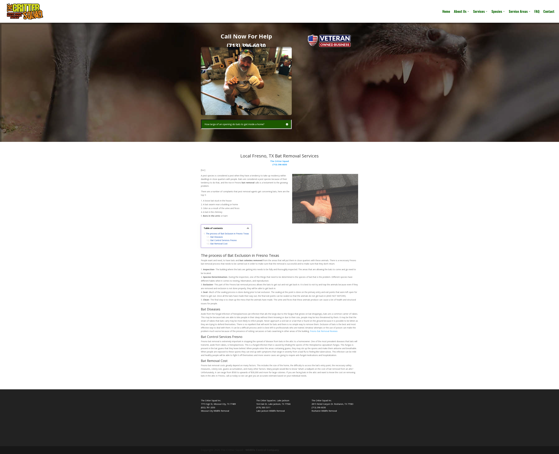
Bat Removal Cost (219, 243)
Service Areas (518, 12)
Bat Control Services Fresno (223, 240)
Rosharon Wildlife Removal (324, 410)
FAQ (536, 12)
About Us (460, 12)
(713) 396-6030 (246, 45)
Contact (548, 12)
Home (446, 12)
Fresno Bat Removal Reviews (324, 331)
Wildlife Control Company (262, 450)
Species (496, 12)
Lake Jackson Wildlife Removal (270, 410)
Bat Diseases (216, 237)
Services (479, 12)
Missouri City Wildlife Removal (215, 410)
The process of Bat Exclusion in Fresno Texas (227, 233)
